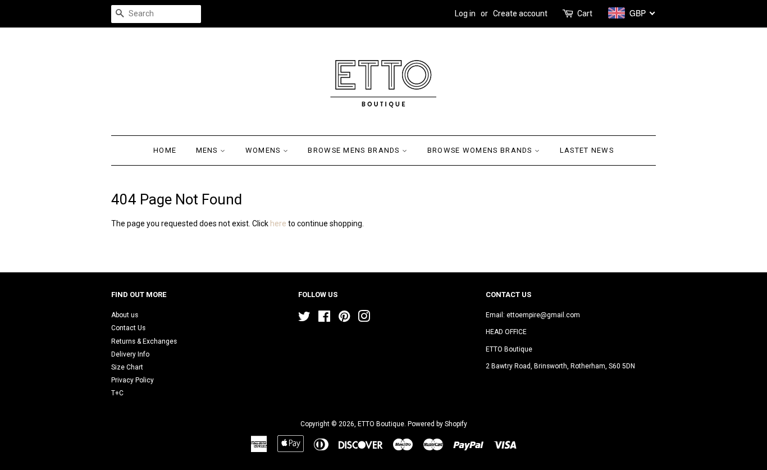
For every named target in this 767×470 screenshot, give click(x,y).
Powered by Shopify (437, 424)
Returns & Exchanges (144, 341)
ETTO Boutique (381, 424)
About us (124, 315)
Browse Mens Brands (355, 150)
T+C (117, 393)
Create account (520, 13)
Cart (584, 13)
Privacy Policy (132, 380)
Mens (208, 150)
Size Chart (127, 367)
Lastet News (587, 150)
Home (164, 150)
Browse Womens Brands (481, 150)
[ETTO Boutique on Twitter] (304, 319)
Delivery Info (130, 354)
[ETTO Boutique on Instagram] (364, 319)
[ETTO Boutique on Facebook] (324, 319)
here (278, 223)
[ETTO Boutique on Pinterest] (344, 319)
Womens (264, 150)
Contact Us (128, 328)
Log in (465, 13)
